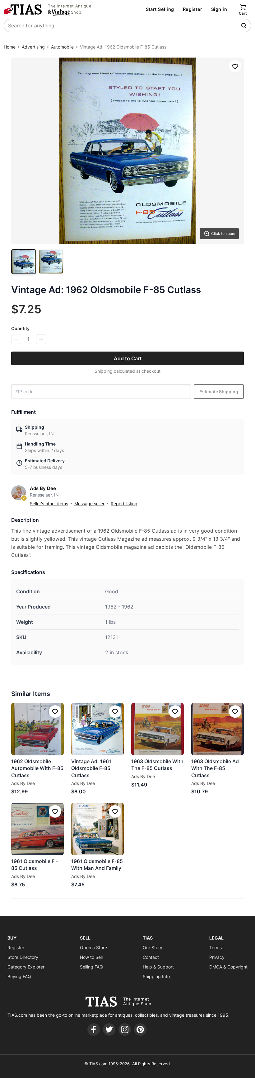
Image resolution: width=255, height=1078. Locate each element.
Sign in (219, 9)
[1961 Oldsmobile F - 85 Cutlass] (37, 829)
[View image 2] (51, 261)
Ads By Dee (43, 488)
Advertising (33, 46)
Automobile (62, 46)
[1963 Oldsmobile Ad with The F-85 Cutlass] (217, 729)
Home (10, 46)
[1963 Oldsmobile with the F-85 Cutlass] (157, 729)
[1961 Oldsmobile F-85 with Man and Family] (97, 829)
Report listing (124, 503)
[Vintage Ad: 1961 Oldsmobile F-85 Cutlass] (97, 729)
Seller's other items (49, 503)
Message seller (89, 503)
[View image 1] (23, 261)
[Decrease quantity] (16, 339)
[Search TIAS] (244, 25)
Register (192, 9)
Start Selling (160, 9)
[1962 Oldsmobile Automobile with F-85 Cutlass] (37, 729)
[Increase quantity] (41, 339)
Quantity (20, 328)
